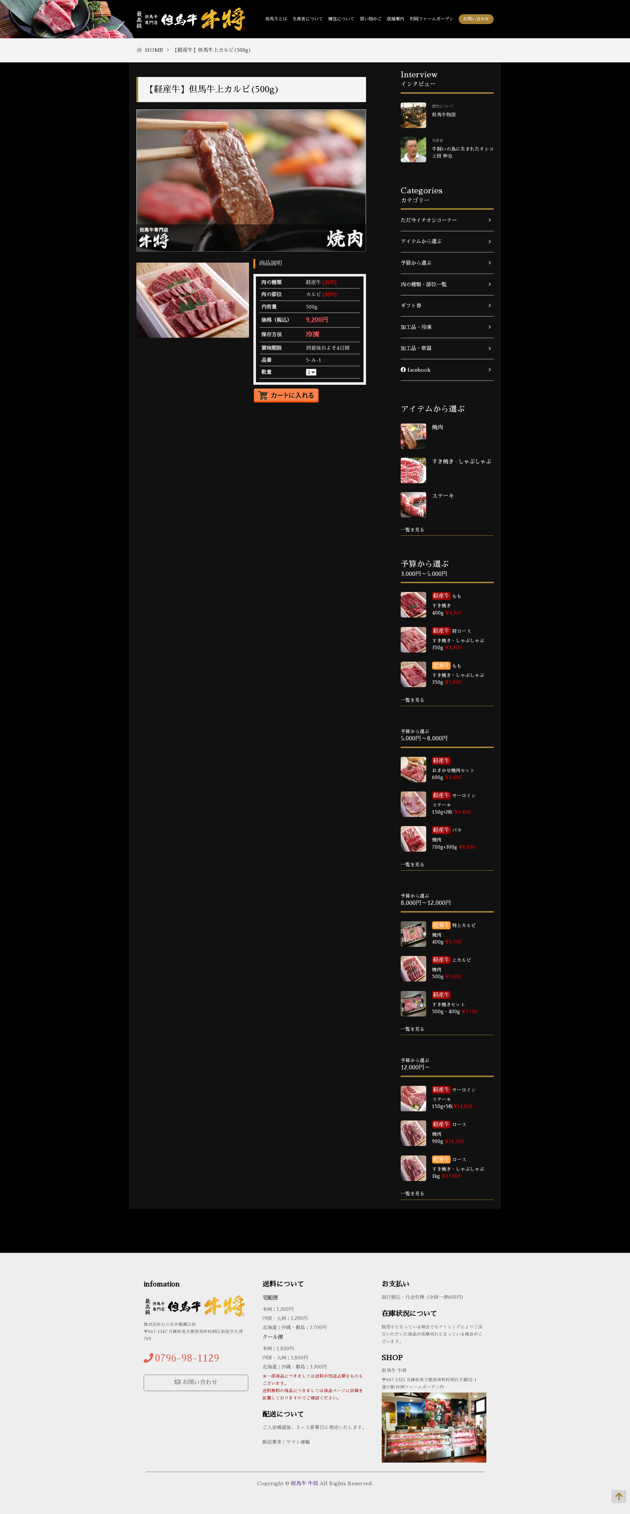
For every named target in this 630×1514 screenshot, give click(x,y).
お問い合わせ (476, 19)
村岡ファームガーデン (432, 19)
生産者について (307, 19)
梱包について (341, 19)
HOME (154, 50)
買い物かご (371, 19)
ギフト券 (411, 305)
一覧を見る (412, 529)
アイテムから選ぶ (421, 241)
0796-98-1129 (187, 1358)
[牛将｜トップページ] (191, 25)
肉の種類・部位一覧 (424, 284)
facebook (418, 369)
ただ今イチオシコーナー (429, 220)
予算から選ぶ (416, 263)
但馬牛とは (276, 19)
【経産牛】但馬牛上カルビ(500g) (211, 50)
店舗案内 (395, 19)
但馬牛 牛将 (304, 1483)
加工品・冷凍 (416, 327)
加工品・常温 (416, 348)
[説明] (330, 282)
